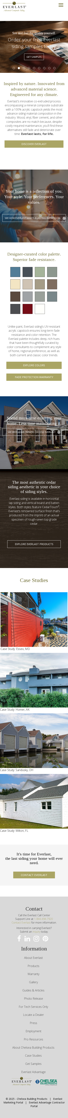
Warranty (33, 974)
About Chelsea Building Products (33, 1048)
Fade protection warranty (34, 377)
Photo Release (33, 999)
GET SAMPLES (34, 56)
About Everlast (33, 958)
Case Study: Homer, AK (15, 710)
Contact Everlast (21, 922)
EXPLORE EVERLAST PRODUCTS (34, 544)
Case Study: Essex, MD (15, 649)
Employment (33, 1031)
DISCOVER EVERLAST (34, 144)
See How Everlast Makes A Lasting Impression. (33, 218)
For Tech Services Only (33, 1007)
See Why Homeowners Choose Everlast (32, 432)
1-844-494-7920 (43, 919)
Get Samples (33, 1064)
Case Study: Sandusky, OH (16, 770)
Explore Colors (34, 365)
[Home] (14, 6)
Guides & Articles (33, 990)
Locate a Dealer (33, 1015)
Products (33, 966)
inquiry (36, 931)
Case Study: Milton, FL (14, 831)
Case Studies (33, 1056)
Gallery (33, 982)
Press (33, 1023)
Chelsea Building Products (32, 1099)
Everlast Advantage (33, 1072)
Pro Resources (33, 1039)
